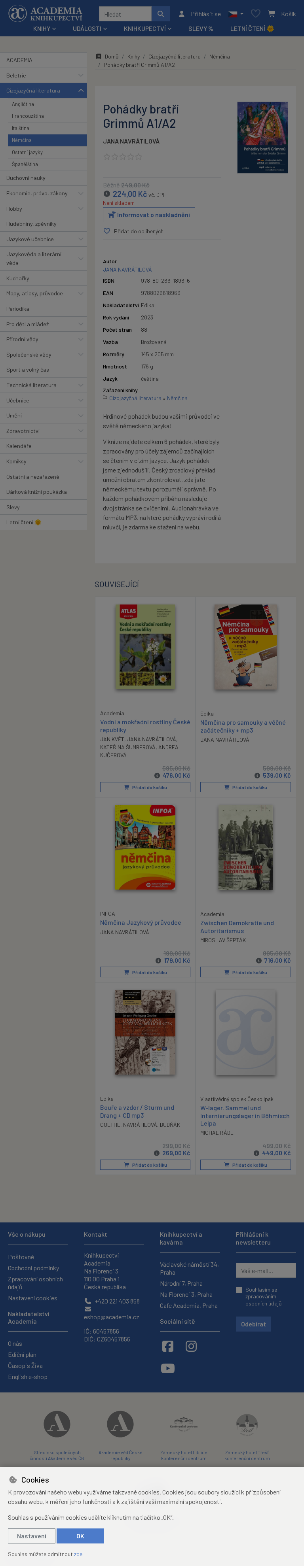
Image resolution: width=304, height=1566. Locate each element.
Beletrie (16, 75)
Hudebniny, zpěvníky (31, 223)
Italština (20, 128)
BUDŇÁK (170, 1124)
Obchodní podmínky (33, 1267)
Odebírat (253, 1324)
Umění (14, 415)
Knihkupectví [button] (145, 28)
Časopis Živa (25, 1365)
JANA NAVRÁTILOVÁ (131, 141)
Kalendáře (19, 445)
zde (78, 1554)
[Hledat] (161, 13)
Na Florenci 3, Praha (186, 1294)
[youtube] (168, 1368)
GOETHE (110, 1124)
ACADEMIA (19, 60)
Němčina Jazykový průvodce (140, 922)
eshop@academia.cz (111, 1316)
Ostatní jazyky (27, 152)
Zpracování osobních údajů (35, 1282)
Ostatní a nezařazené (32, 476)
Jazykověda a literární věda (33, 258)
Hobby (14, 208)
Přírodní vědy (22, 339)
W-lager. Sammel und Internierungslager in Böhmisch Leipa (245, 1115)
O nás (15, 1343)
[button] (235, 14)
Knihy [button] (41, 28)
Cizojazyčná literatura (33, 90)
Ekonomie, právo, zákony (37, 193)
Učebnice (17, 400)
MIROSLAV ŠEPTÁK (223, 940)
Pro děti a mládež (27, 324)
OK (80, 1536)
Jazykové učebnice (30, 239)
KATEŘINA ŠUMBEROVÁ (128, 747)
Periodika (17, 308)
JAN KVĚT (112, 739)
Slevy (13, 507)
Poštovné (21, 1256)
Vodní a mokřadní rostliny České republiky (145, 725)
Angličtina (23, 104)
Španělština (25, 164)
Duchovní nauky (26, 177)
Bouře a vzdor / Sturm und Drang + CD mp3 (137, 1110)
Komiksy (16, 461)
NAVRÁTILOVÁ (140, 1124)
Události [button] (87, 28)
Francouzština (28, 116)
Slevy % (200, 28)
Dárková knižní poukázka (36, 491)
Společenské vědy (28, 354)
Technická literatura (31, 385)
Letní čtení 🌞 (252, 28)
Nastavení (31, 1536)
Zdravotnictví (23, 430)
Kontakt (95, 1234)
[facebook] (168, 1346)
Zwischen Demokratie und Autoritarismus (237, 926)
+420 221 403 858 (116, 1301)
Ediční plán (22, 1354)
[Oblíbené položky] (255, 14)
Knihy (133, 56)
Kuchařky (17, 278)
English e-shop (28, 1376)
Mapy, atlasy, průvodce (34, 293)
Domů (112, 56)
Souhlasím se (263, 1296)
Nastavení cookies (32, 1298)
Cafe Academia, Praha (189, 1305)
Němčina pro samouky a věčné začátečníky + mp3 (243, 725)
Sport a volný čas (27, 369)
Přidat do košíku (149, 787)
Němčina (22, 140)
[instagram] (191, 1346)
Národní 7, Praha (181, 1283)
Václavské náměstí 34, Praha (189, 1268)
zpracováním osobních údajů (263, 1300)
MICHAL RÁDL (217, 1132)
